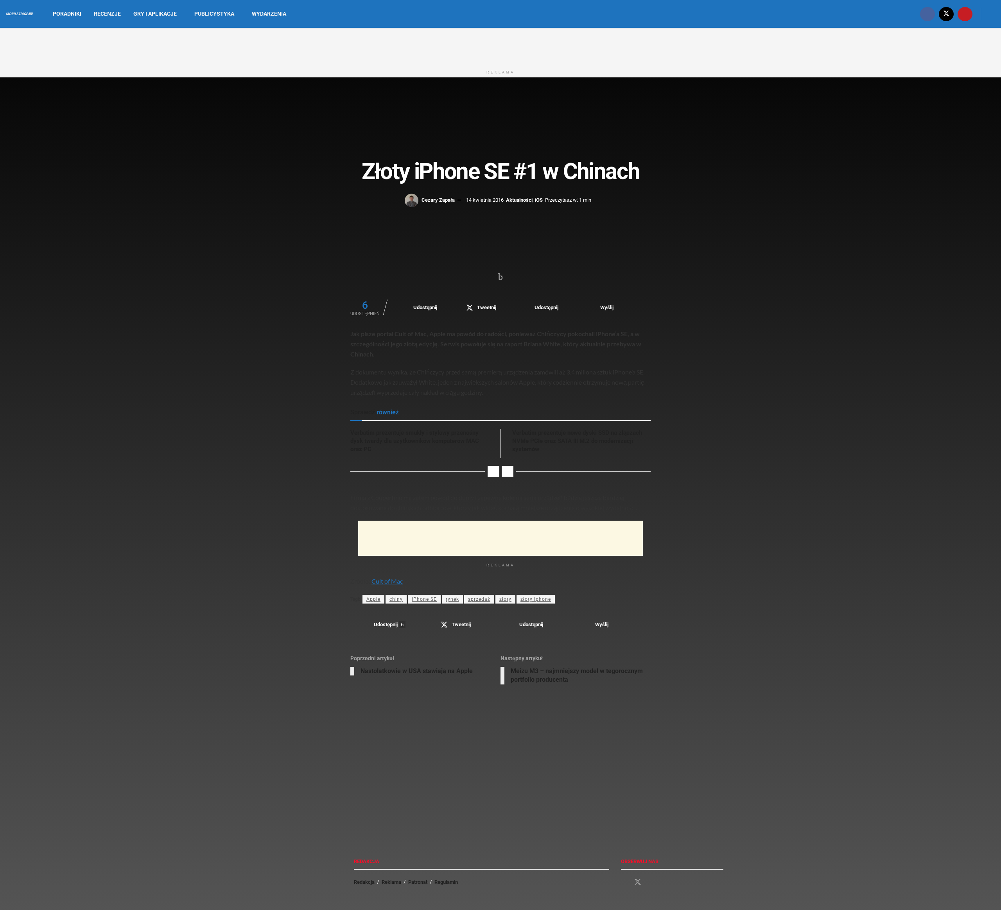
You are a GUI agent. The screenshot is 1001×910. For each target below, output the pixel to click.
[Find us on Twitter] (946, 14)
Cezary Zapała (438, 200)
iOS (539, 200)
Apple (373, 599)
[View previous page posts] (493, 471)
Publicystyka (214, 14)
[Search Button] (992, 14)
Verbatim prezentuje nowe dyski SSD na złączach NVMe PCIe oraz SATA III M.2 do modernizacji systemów (577, 441)
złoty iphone (535, 599)
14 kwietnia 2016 (485, 200)
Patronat (417, 882)
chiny (396, 599)
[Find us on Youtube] (965, 14)
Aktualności (519, 200)
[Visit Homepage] (19, 14)
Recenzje (107, 14)
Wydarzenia (269, 14)
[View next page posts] (507, 471)
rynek (452, 599)
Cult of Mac (387, 581)
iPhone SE (424, 599)
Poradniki (67, 14)
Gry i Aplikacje (155, 14)
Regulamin (446, 882)
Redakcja (364, 882)
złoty (505, 599)
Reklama (391, 882)
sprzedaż (479, 599)
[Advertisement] (500, 46)
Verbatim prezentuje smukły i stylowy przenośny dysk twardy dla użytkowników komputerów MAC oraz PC (414, 441)
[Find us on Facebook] (927, 14)
